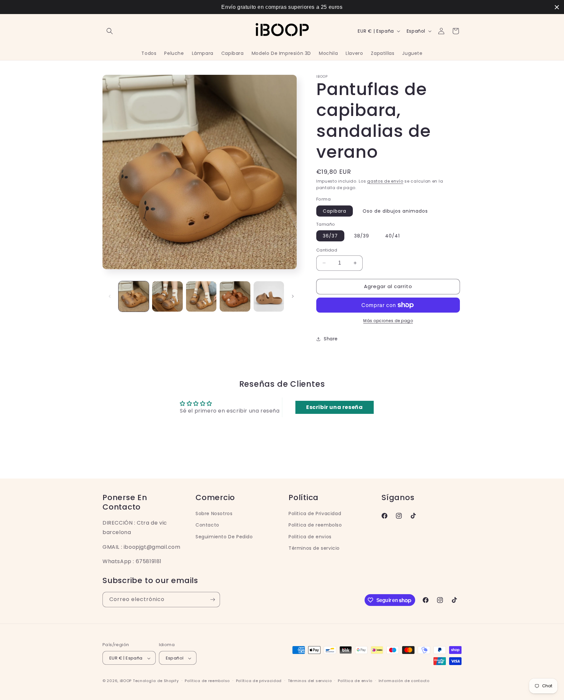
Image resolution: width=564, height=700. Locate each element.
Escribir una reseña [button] (334, 407)
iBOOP (126, 681)
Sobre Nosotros (214, 513)
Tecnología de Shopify (156, 681)
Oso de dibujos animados (395, 211)
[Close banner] (557, 7)
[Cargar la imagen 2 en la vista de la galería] (167, 296)
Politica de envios (310, 536)
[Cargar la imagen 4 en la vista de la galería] (235, 296)
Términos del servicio (310, 680)
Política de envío (355, 680)
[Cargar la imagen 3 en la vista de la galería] (201, 296)
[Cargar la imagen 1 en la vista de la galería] (133, 296)
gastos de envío (385, 181)
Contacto (207, 525)
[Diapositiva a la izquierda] (109, 296)
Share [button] (331, 338)
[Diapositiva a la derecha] (293, 296)
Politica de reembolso (315, 525)
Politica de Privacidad (315, 513)
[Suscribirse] (212, 599)
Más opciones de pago (388, 320)
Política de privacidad (259, 680)
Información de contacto (404, 680)
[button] (109, 31)
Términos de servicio (314, 548)
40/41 (392, 236)
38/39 (361, 236)
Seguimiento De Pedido (224, 536)
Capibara (334, 211)
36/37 (330, 236)
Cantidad (326, 250)
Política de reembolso (207, 680)
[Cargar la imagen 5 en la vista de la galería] (269, 296)
